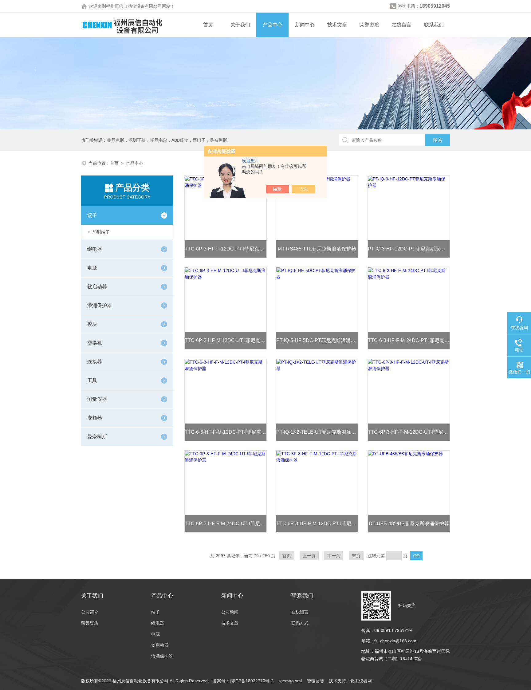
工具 (92, 380)
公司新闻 (229, 611)
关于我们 (240, 24)
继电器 (94, 249)
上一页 (309, 555)
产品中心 (272, 24)
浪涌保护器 (99, 305)
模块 (92, 324)
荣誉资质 (369, 24)
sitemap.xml (290, 680)
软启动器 (97, 286)
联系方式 (300, 623)
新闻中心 (305, 24)
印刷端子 (101, 232)
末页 (356, 555)
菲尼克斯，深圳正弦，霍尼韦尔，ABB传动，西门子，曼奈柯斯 (167, 140)
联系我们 (434, 24)
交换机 (94, 342)
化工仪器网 (361, 680)
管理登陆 (315, 680)
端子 (92, 215)
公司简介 (89, 611)
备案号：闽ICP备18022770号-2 (243, 680)
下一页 (333, 555)
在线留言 (401, 24)
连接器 (94, 361)
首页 (208, 24)
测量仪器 (97, 399)
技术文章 (337, 24)
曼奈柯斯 (97, 436)
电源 (92, 267)
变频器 (94, 417)
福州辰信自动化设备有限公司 (134, 6)
